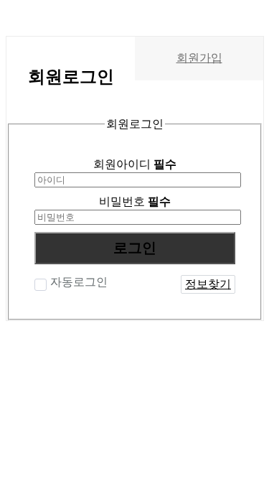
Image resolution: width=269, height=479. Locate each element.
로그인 (134, 248)
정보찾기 (208, 284)
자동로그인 (79, 282)
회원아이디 (134, 164)
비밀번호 (135, 201)
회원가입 (199, 58)
